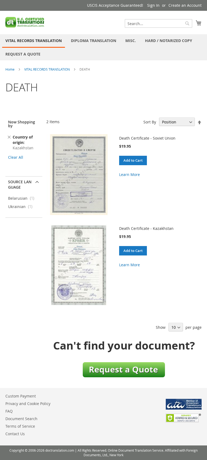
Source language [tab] (20, 184)
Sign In (153, 5)
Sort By (149, 121)
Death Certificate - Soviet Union (147, 138)
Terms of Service (20, 426)
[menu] (103, 47)
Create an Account (185, 5)
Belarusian (22, 198)
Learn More (129, 174)
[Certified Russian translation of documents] (25, 22)
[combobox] (158, 23)
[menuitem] (33, 41)
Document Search (21, 418)
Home (10, 69)
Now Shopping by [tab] (21, 123)
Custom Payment (20, 396)
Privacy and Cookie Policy (27, 403)
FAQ (9, 411)
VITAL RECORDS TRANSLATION (47, 69)
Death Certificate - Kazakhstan (146, 228)
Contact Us (15, 433)
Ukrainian (22, 206)
